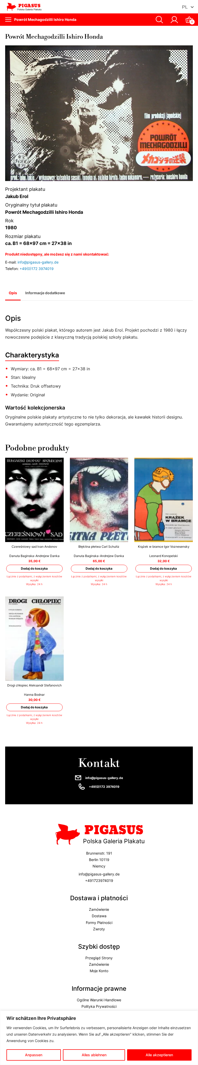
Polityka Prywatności (99, 1006)
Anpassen (33, 1055)
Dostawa (99, 916)
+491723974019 (99, 880)
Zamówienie (99, 909)
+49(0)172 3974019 (37, 268)
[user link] (174, 19)
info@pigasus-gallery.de (38, 262)
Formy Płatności (99, 922)
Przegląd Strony (99, 958)
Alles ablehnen (94, 1055)
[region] (99, 1038)
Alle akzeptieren (159, 1055)
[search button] (159, 19)
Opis (13, 293)
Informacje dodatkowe (45, 293)
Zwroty (99, 929)
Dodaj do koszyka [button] (34, 568)
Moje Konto (99, 971)
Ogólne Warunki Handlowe (99, 1000)
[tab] (13, 293)
